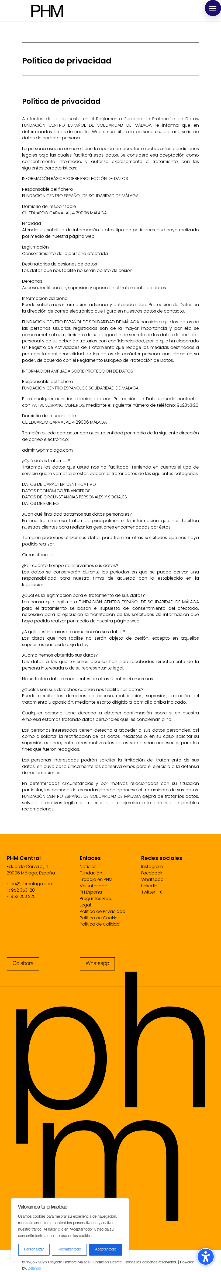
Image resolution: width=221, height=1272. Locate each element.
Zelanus (34, 1268)
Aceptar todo (105, 1249)
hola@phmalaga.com (30, 884)
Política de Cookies (100, 918)
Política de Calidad (100, 924)
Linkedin (149, 886)
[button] (213, 8)
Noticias (88, 866)
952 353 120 (23, 890)
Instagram (152, 866)
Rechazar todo (69, 1249)
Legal (85, 905)
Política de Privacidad (102, 911)
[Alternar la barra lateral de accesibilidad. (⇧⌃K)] (205, 1256)
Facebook (151, 873)
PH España (91, 892)
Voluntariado (94, 886)
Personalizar (34, 1249)
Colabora (23, 963)
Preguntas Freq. (96, 898)
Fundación (91, 873)
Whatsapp (152, 879)
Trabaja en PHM (96, 879)
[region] (70, 1229)
